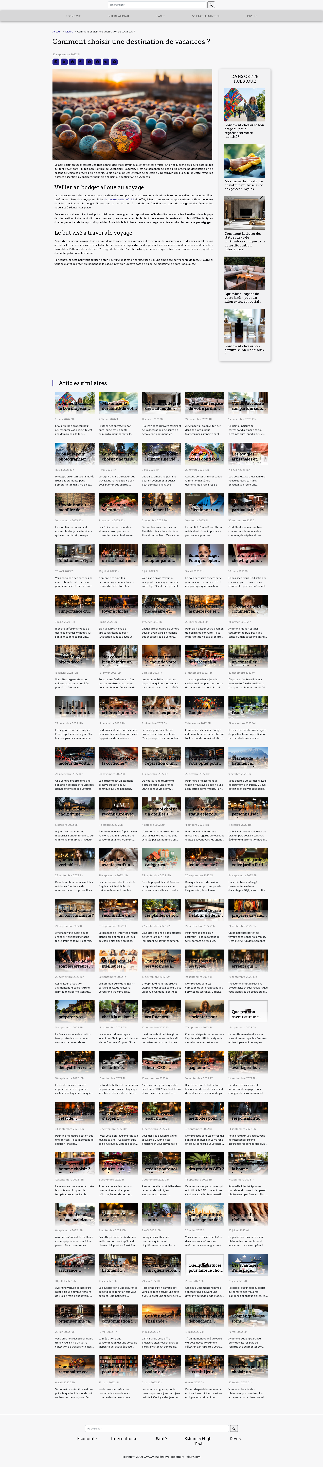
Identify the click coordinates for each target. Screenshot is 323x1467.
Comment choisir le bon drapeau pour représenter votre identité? (244, 131)
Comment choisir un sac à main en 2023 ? (118, 560)
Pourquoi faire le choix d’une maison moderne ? (76, 814)
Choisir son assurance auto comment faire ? (72, 1273)
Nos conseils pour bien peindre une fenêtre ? (119, 662)
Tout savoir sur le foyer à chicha (118, 609)
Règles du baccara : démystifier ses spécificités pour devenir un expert (76, 1070)
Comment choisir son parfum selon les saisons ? (244, 350)
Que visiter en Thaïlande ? (158, 1318)
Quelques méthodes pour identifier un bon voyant (205, 1121)
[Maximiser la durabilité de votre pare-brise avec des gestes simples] (244, 160)
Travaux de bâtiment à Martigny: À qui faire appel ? (247, 766)
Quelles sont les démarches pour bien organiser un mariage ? (162, 715)
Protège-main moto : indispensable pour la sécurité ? (161, 1222)
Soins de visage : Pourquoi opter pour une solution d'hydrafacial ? (205, 563)
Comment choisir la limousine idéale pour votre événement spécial (163, 462)
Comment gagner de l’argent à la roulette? (205, 662)
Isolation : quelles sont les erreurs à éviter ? (75, 966)
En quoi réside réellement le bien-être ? (158, 510)
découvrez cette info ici (119, 199)
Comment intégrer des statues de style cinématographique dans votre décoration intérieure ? (244, 241)
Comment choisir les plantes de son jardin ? (161, 915)
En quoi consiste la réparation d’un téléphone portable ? (162, 766)
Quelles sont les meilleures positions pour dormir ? (117, 969)
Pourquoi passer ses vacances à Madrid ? (160, 966)
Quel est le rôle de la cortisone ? (119, 761)
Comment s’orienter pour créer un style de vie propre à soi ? (204, 1019)
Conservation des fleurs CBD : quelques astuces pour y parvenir (161, 1070)
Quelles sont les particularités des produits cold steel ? (249, 512)
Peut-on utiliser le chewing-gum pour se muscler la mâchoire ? (249, 563)
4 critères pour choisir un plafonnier (246, 1371)
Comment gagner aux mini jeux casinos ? (205, 1371)
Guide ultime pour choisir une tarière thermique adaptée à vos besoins (120, 462)
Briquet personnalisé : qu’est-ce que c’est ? (249, 817)
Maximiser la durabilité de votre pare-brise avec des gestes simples (243, 185)
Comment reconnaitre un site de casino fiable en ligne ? (117, 918)
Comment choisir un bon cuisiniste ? (76, 913)
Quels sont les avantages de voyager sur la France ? (245, 1070)
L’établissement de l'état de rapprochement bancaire (76, 1121)
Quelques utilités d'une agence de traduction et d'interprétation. (205, 1222)
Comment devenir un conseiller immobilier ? (249, 662)
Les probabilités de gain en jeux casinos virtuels (120, 1169)
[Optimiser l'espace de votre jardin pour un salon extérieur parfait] (244, 272)
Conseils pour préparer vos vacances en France (72, 1019)
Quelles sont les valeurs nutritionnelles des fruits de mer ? (119, 512)
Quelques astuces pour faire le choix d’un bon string (206, 1270)
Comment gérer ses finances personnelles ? (160, 1016)
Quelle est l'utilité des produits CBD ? (206, 1166)
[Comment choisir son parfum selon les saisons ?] (244, 325)
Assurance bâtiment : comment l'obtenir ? (119, 1273)
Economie (73, 16)
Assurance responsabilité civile (245, 1118)
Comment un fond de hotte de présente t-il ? (119, 1067)
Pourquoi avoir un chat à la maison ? (119, 1014)
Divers (252, 16)
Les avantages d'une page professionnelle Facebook (247, 1273)
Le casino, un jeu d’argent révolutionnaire (117, 1118)
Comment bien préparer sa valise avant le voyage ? (248, 915)
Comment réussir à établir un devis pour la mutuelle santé (205, 918)
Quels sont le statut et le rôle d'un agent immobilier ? (203, 817)
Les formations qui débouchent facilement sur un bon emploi (206, 1324)
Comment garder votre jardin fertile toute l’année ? (249, 864)
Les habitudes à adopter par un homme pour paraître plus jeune (163, 563)
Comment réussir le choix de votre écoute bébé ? (161, 662)
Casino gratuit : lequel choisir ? (203, 862)
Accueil (56, 31)
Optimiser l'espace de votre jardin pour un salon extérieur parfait (242, 297)
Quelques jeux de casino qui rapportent (161, 1371)
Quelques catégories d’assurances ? (159, 864)
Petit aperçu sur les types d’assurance (204, 966)
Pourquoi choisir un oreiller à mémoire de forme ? (162, 817)
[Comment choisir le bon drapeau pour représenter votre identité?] (244, 104)
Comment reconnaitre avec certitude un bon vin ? (118, 817)
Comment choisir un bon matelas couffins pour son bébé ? (75, 1222)
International (118, 16)
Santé (160, 16)
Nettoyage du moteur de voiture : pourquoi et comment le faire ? (76, 766)
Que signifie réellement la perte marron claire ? (244, 1222)
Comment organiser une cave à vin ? (76, 1321)
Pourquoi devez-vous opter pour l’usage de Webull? (204, 766)
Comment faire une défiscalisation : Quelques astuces (118, 1222)
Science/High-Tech (206, 16)
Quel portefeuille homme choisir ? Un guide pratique (76, 1169)
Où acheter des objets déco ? (72, 659)
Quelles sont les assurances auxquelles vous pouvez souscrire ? (162, 1121)
